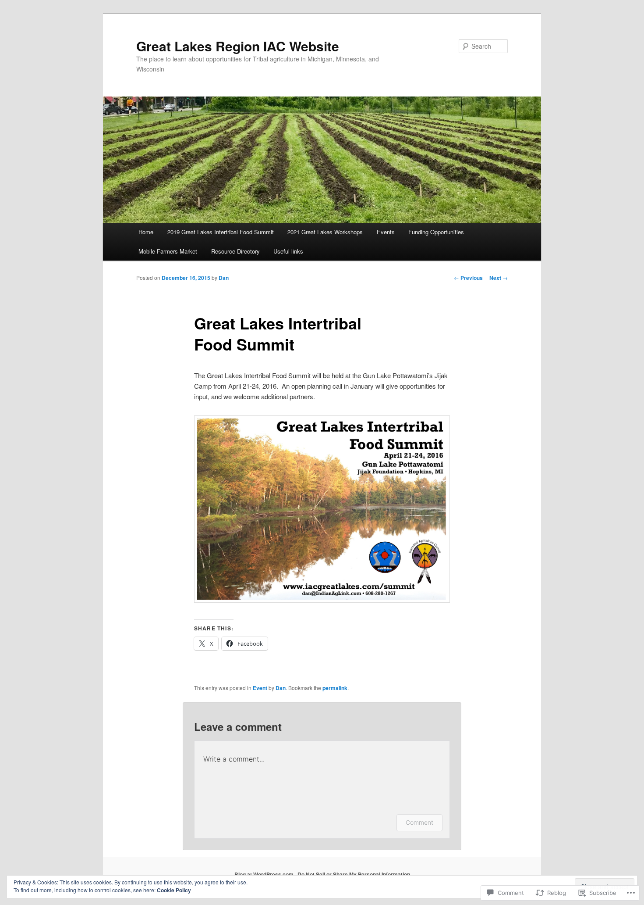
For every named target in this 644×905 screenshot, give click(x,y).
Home (145, 232)
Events (386, 232)
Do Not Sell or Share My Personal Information (353, 874)
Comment (419, 822)
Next (498, 278)
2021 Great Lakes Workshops (325, 232)
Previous (468, 278)
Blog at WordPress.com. (264, 874)
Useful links (288, 251)
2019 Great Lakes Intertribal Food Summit (220, 232)
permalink (334, 688)
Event (260, 688)
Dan (224, 278)
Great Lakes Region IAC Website (237, 45)
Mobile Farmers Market (167, 251)
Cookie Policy (174, 890)
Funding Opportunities (436, 232)
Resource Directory (235, 251)
